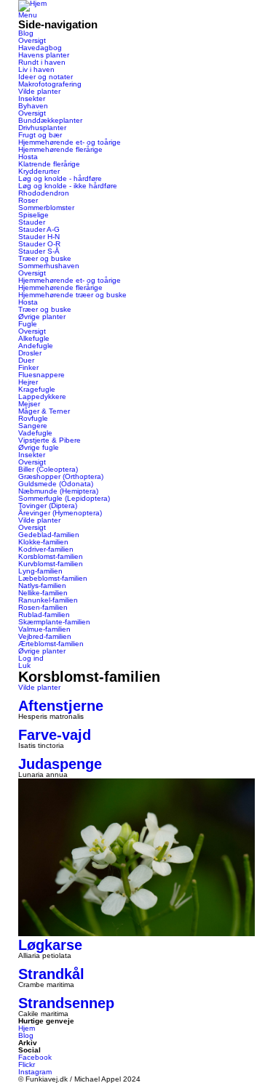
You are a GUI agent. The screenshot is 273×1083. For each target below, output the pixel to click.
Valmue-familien (44, 629)
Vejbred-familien (44, 636)
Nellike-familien (43, 593)
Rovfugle (33, 418)
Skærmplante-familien (54, 622)
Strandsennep (66, 1003)
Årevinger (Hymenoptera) (60, 513)
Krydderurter (39, 171)
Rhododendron (43, 193)
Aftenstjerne (60, 706)
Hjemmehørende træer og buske (72, 295)
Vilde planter (39, 91)
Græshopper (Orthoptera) (60, 476)
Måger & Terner (44, 411)
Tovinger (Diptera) (47, 506)
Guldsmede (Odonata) (55, 484)
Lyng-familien (40, 571)
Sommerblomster (46, 208)
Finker (28, 367)
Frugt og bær (40, 135)
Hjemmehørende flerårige (60, 149)
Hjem (26, 1028)
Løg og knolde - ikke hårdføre (67, 186)
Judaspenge (60, 764)
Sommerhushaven (48, 266)
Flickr (26, 1064)
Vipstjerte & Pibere (49, 440)
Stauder (31, 222)
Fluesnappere (41, 375)
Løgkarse (50, 945)
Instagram (35, 1072)
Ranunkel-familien (48, 600)
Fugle (27, 324)
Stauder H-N (39, 237)
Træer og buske (44, 258)
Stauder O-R (39, 244)
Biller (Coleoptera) (48, 469)
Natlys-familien (42, 585)
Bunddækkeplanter (50, 120)
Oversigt (32, 40)
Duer (26, 360)
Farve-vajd (54, 735)
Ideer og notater (45, 77)
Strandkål (51, 974)
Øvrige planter (42, 317)
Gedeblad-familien (48, 535)
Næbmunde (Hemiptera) (58, 491)
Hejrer (28, 382)
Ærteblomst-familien (51, 644)
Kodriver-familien (46, 549)
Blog (25, 33)
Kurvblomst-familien (50, 564)
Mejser (29, 404)
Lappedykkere (42, 396)
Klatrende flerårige (49, 164)
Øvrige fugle (38, 447)
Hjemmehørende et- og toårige (69, 142)
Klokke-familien (43, 542)
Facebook (35, 1057)
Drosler (29, 353)
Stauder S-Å (39, 251)
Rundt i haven (42, 62)
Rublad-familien (44, 615)
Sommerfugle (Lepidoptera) (64, 498)
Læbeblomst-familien (52, 578)
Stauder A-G (39, 229)
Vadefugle (35, 433)
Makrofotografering (50, 84)
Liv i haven (36, 69)
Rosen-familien (43, 607)
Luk (24, 665)
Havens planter (43, 55)
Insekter (31, 98)
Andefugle (35, 346)
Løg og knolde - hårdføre (60, 178)
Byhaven (33, 106)
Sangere (32, 426)
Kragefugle (36, 389)
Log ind (31, 658)
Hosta (28, 157)
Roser (28, 200)
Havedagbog (40, 48)
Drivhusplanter (42, 128)
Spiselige (33, 215)
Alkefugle (34, 338)
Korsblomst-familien (50, 556)
